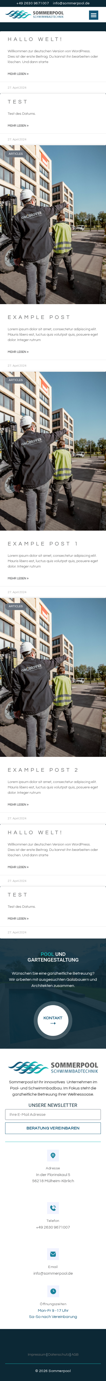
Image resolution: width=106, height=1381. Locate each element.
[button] (93, 15)
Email (53, 1267)
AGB (74, 1354)
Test (18, 102)
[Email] (53, 1254)
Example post (40, 317)
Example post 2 (44, 770)
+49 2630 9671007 (53, 1227)
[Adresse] (53, 1155)
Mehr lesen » (18, 74)
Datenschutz (58, 1354)
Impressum (37, 1354)
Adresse (53, 1168)
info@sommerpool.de (53, 1273)
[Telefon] (53, 1208)
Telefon (53, 1221)
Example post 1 (44, 544)
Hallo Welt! (36, 39)
